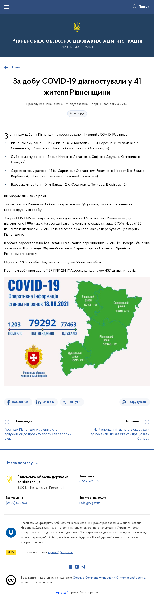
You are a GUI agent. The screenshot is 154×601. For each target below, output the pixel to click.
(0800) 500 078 (16, 503)
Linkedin (48, 402)
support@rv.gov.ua (60, 552)
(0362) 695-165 (89, 481)
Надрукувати (136, 402)
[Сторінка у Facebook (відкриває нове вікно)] (70, 566)
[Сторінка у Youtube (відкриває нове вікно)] (77, 566)
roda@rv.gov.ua (89, 503)
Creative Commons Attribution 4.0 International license (109, 577)
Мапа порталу (20, 463)
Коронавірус (77, 113)
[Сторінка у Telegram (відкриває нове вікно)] (83, 566)
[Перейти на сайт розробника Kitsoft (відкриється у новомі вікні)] (62, 592)
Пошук (144, 7)
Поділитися (20, 402)
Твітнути (74, 402)
